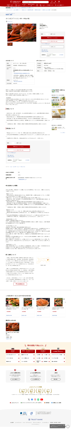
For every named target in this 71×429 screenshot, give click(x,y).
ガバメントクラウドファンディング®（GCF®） (32, 402)
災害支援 (47, 402)
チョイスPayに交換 (55, 358)
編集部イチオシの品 (24, 354)
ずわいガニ (23, 166)
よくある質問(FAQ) (35, 379)
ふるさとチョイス (15, 402)
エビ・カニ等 (13, 166)
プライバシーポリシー (37, 422)
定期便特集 (45, 361)
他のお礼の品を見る (18, 81)
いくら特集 (45, 354)
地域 (18, 5)
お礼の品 (10, 5)
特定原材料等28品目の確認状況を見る (22, 73)
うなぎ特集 (38, 354)
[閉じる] (63, 425)
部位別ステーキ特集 (39, 361)
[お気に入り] (67, 426)
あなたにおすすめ (31, 5)
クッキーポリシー (45, 422)
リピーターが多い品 (9, 358)
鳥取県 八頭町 (8, 338)
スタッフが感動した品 (25, 358)
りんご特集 (38, 358)
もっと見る (63, 132)
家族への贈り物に (55, 361)
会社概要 (12, 422)
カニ (18, 166)
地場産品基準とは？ (23, 179)
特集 (37, 5)
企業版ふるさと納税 (57, 402)
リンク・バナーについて (27, 422)
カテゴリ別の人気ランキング (11, 354)
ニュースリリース (18, 422)
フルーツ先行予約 (24, 361)
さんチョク (10, 21)
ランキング (24, 5)
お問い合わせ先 (45, 51)
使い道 (42, 5)
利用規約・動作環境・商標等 (55, 422)
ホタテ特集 (45, 358)
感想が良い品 (8, 361)
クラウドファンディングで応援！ (57, 354)
